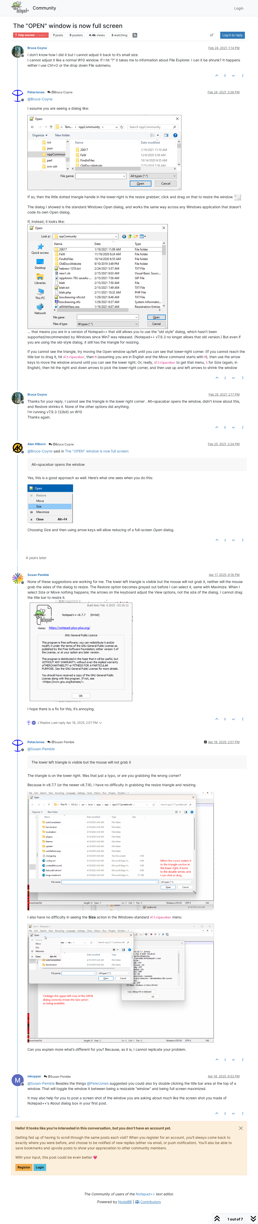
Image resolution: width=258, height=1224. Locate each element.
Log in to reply (232, 35)
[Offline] (19, 51)
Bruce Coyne (37, 48)
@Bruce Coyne (62, 92)
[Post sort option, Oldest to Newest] (212, 35)
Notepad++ (145, 1194)
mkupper (34, 1076)
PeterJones (36, 92)
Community (44, 8)
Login (40, 1167)
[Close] (241, 1128)
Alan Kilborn (36, 444)
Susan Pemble (38, 575)
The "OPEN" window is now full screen (96, 451)
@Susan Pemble (62, 742)
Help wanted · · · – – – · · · (32, 35)
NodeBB (125, 1202)
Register (24, 1167)
